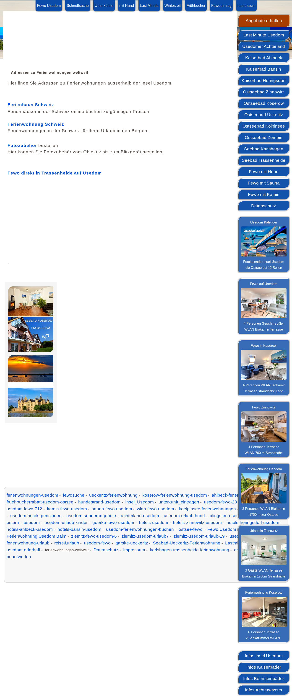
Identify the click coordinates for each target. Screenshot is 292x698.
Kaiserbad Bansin (263, 69)
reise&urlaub (66, 543)
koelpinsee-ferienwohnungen (207, 508)
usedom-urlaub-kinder (66, 522)
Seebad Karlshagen (263, 148)
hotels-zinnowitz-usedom (197, 522)
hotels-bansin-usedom (79, 529)
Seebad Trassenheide (263, 160)
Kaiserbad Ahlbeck (263, 57)
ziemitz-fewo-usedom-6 (94, 536)
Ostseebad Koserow (264, 103)
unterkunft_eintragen (179, 502)
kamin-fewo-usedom (67, 508)
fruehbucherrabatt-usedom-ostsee (40, 502)
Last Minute (149, 6)
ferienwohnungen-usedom (32, 495)
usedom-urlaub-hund (184, 515)
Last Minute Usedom (263, 35)
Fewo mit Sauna (264, 183)
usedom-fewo (97, 543)
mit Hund (126, 6)
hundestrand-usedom (99, 502)
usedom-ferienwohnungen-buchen (140, 529)
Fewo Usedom (49, 6)
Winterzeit (172, 6)
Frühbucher (196, 6)
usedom (32, 522)
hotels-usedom (153, 522)
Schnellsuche (78, 6)
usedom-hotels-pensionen (36, 515)
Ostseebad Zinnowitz (263, 92)
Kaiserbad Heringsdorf (264, 80)
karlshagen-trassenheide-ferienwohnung (189, 549)
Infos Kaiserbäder (263, 667)
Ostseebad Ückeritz (263, 114)
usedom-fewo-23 (220, 502)
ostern (13, 522)
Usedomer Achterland (263, 46)
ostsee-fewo (191, 529)
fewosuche (73, 495)
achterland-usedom (140, 515)
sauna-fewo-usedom (112, 508)
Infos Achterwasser (263, 690)
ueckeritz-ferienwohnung (113, 495)
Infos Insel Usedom (264, 655)
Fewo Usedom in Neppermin (235, 529)
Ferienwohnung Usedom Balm (36, 536)
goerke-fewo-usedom (113, 522)
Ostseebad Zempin (263, 137)
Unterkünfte (104, 6)
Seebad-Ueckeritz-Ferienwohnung (186, 543)
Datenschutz (263, 205)
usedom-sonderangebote (91, 515)
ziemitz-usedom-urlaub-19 (199, 536)
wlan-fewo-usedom (155, 508)
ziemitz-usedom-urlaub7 (145, 536)
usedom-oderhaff (23, 549)
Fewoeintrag (221, 6)
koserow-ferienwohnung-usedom (174, 495)
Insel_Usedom (139, 502)
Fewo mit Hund (264, 171)
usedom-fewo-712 (24, 508)
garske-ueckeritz (131, 543)
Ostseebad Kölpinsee (263, 126)
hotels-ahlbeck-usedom (30, 529)
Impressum (246, 6)
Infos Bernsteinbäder (263, 678)
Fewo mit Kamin (263, 194)
